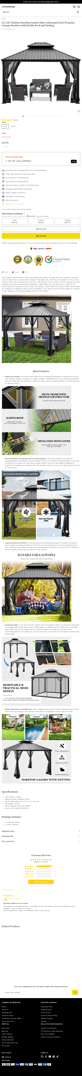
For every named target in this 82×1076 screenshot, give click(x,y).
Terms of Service (8, 1021)
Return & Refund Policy (49, 1015)
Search (4, 1006)
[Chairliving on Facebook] (46, 1056)
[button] (7, 120)
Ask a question (8, 841)
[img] (8, 896)
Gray (5, 126)
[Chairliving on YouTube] (50, 1056)
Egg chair (5, 1031)
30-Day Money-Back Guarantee (52, 1031)
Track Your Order (7, 1015)
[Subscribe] (75, 992)
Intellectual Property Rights (11, 1018)
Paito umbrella (7, 1034)
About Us (5, 1009)
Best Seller (6, 1028)
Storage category (8, 1037)
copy (74, 161)
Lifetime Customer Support (50, 1037)
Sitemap (44, 1021)
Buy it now (41, 236)
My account (6, 1045)
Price (4, 133)
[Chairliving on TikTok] (57, 1056)
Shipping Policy (8, 831)
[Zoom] (79, 111)
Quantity (5, 143)
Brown (13, 126)
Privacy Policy (46, 1012)
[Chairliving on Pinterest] (54, 1056)
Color (4, 122)
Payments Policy (47, 1006)
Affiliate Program (47, 1018)
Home (4, 19)
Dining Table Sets (8, 1040)
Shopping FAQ (7, 836)
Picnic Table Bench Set (10, 1043)
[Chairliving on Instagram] (42, 1056)
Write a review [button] (41, 882)
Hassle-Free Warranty (48, 1028)
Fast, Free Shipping (47, 1034)
